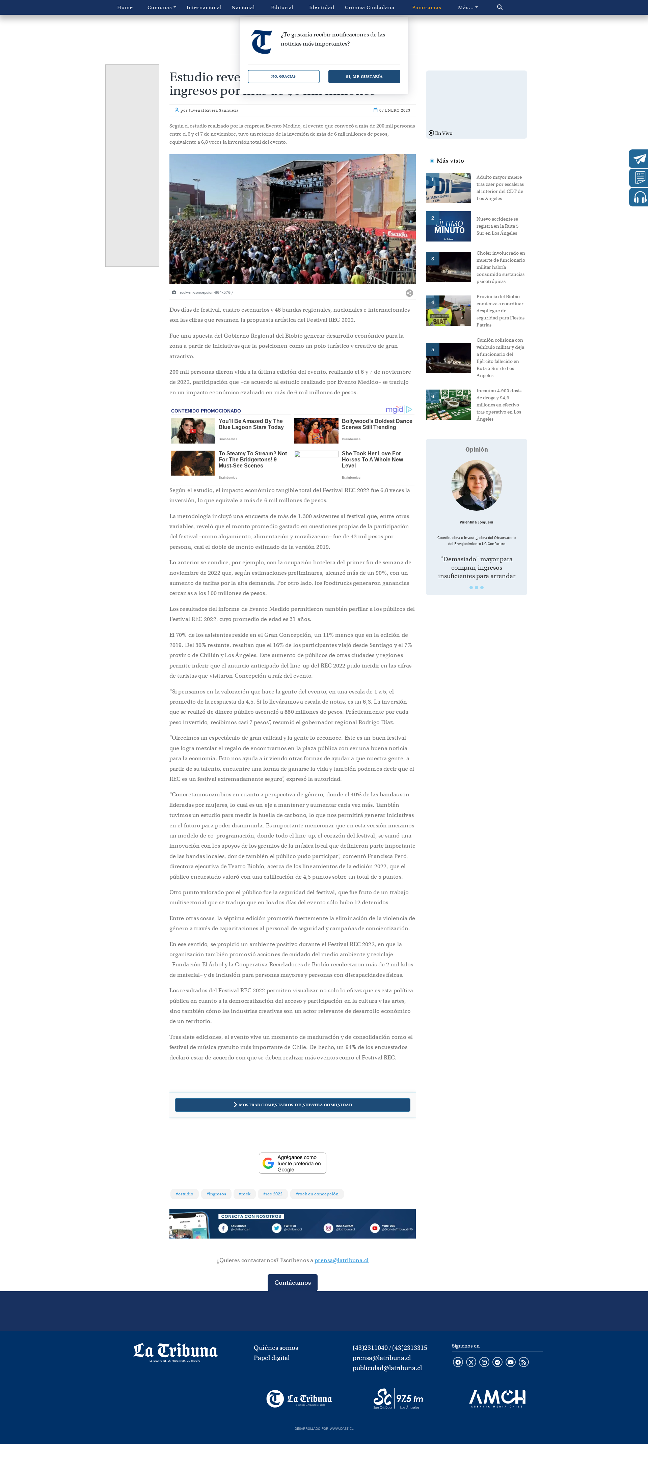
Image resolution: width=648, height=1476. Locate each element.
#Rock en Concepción (317, 1194)
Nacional (243, 7)
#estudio (184, 1194)
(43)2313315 (409, 1348)
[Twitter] (292, 1229)
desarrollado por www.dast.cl (324, 1427)
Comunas (159, 7)
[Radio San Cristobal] (398, 1399)
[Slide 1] (471, 588)
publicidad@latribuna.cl (387, 1368)
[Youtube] (391, 1229)
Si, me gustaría (364, 76)
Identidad (321, 7)
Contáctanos (292, 1282)
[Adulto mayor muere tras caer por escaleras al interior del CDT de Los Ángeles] (451, 187)
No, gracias (283, 76)
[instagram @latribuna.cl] (484, 1363)
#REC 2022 (272, 1194)
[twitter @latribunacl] (471, 1363)
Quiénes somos (276, 1348)
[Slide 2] (476, 588)
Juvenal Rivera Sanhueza (214, 110)
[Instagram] (342, 1229)
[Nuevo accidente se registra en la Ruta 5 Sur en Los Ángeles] (451, 226)
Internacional (204, 7)
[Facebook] (243, 1229)
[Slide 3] (482, 588)
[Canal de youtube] (511, 1363)
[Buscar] (514, 7)
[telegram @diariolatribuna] (497, 1363)
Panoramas (426, 7)
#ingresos (216, 1194)
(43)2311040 (370, 1348)
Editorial (282, 7)
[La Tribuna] (299, 1399)
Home (125, 7)
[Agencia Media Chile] (497, 1399)
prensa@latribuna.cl (342, 1260)
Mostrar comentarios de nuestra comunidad (295, 1104)
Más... (466, 7)
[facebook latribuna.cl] (458, 1363)
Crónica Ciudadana (370, 7)
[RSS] (524, 1363)
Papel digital (272, 1358)
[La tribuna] (175, 1355)
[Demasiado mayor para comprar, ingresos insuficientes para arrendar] (476, 485)
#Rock (244, 1194)
